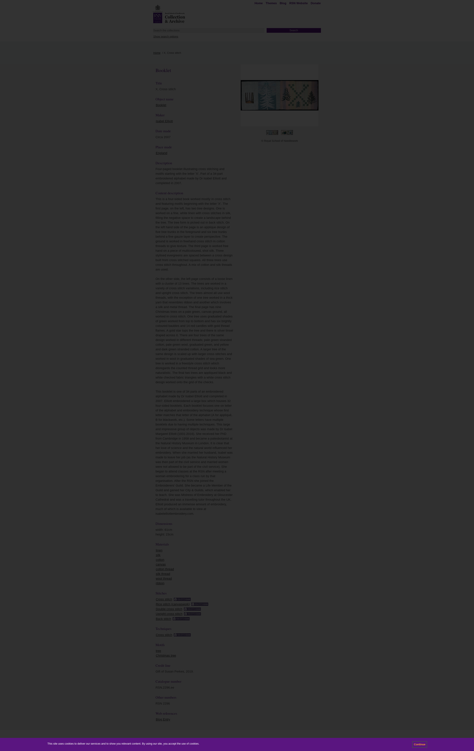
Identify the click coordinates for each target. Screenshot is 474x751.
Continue (419, 744)
